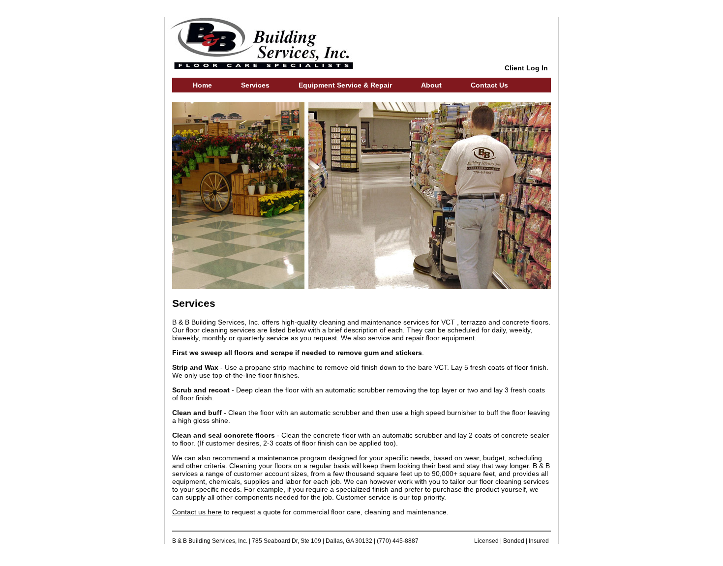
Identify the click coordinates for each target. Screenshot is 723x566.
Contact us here (197, 512)
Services (255, 85)
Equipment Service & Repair (345, 85)
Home (202, 85)
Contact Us (489, 85)
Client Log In (526, 68)
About (431, 85)
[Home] (265, 68)
